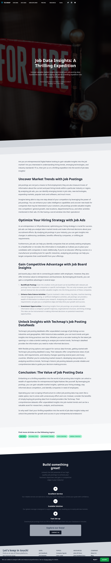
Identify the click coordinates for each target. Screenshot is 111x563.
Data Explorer (33, 2)
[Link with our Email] (75, 2)
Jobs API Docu (78, 553)
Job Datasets (42, 555)
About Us (94, 553)
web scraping (61, 436)
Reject (95, 559)
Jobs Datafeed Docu (79, 555)
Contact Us (55, 532)
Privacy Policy (48, 559)
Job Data (22, 436)
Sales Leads (59, 555)
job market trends (47, 436)
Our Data (15, 2)
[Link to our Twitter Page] (68, 2)
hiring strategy (75, 436)
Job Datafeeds (43, 553)
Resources (53, 2)
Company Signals (61, 553)
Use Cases (23, 2)
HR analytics (33, 436)
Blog (61, 2)
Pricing (43, 2)
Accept (104, 559)
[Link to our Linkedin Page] (71, 2)
